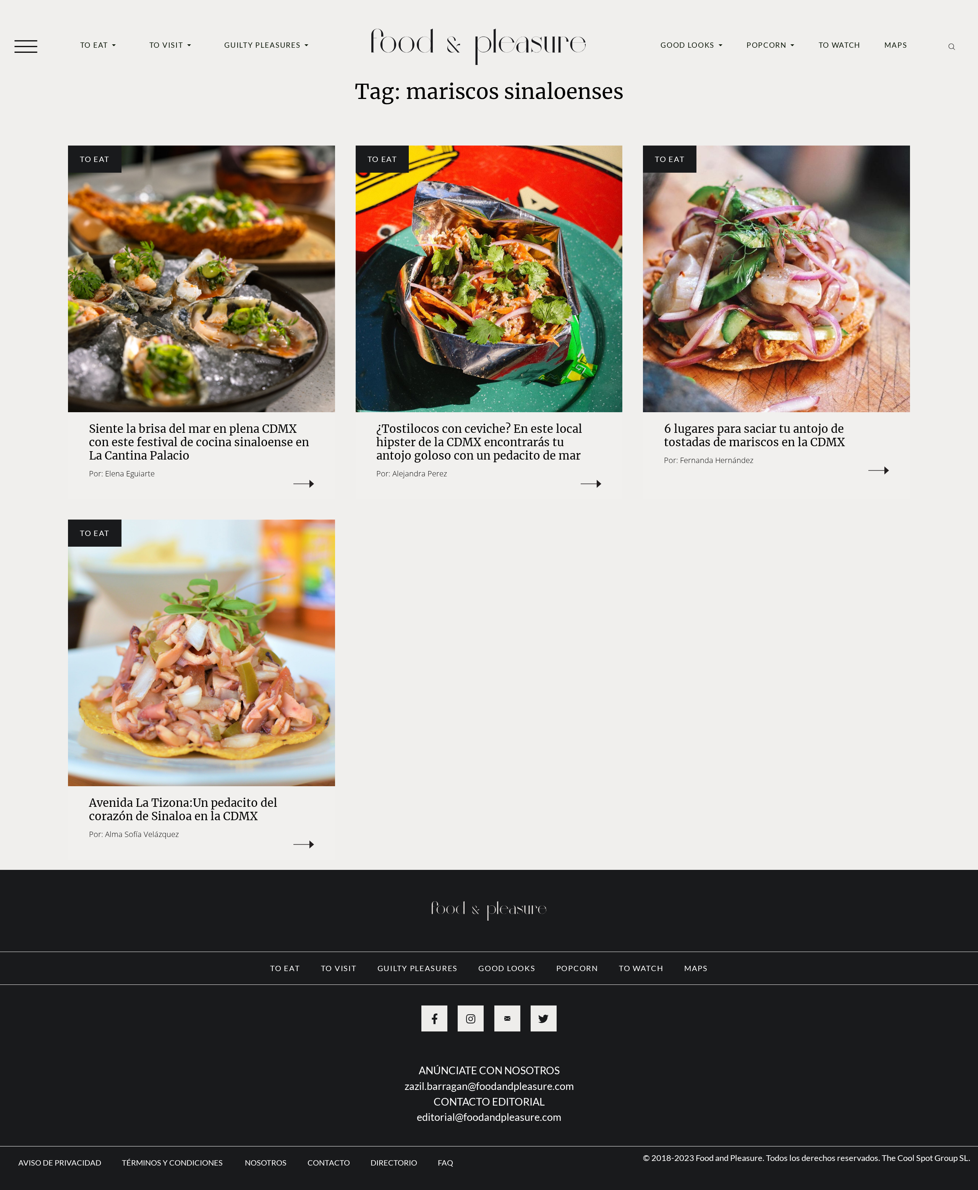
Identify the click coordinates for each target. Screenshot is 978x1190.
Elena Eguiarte (130, 473)
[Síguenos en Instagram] (471, 1018)
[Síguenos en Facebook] (434, 1018)
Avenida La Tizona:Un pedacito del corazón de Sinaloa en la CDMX (183, 809)
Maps (895, 45)
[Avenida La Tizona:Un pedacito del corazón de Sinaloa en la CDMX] (201, 653)
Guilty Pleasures (263, 45)
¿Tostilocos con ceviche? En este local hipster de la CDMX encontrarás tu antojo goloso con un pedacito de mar (479, 442)
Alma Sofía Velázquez (142, 834)
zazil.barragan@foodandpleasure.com (489, 1086)
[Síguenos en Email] (507, 1018)
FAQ (445, 1162)
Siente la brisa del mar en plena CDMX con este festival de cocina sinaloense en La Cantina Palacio (199, 442)
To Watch (840, 45)
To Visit (167, 45)
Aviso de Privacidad (59, 1162)
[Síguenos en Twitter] (544, 1018)
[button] (26, 45)
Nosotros (266, 1162)
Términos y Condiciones (173, 1162)
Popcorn (767, 45)
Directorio (394, 1162)
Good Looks (689, 45)
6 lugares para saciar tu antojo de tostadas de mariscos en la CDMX (754, 435)
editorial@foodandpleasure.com (489, 1117)
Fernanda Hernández (716, 460)
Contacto (329, 1162)
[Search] (952, 45)
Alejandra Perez (419, 473)
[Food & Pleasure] (478, 43)
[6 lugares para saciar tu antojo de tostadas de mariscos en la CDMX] (776, 279)
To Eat (95, 45)
